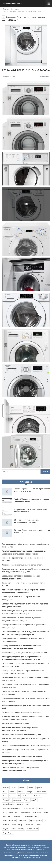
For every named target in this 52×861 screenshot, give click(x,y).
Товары (38, 825)
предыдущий (9, 76)
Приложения (23, 820)
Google (29, 792)
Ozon (4, 796)
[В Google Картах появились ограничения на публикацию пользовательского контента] (7, 533)
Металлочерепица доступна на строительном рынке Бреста (26, 745)
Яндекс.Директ (32, 829)
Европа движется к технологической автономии (22, 757)
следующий (43, 76)
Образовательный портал (12, 4)
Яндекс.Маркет (8, 833)
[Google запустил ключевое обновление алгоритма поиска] (7, 512)
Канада (40, 808)
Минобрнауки (25, 812)
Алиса (26, 800)
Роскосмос (29, 825)
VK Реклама (27, 796)
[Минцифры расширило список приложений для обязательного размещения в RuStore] (7, 491)
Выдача (20, 804)
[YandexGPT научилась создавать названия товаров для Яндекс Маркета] (7, 502)
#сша (4, 792)
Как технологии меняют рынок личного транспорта (22, 565)
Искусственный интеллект (12, 808)
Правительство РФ (9, 820)
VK (19, 796)
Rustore (12, 796)
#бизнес (6, 788)
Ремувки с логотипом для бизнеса (15, 723)
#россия (39, 788)
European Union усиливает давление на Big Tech (21, 734)
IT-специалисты (40, 792)
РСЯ (46, 820)
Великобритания (8, 804)
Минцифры (37, 812)
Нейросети (6, 816)
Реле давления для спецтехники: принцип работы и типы (25, 653)
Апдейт (34, 800)
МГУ (4, 812)
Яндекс (5, 829)
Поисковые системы (30, 816)
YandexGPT (6, 800)
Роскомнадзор (17, 825)
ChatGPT (21, 792)
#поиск (30, 788)
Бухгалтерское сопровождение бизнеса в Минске (21, 712)
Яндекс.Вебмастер (17, 829)
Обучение (16, 816)
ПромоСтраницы (36, 820)
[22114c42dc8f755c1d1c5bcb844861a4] (26, 98)
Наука (46, 812)
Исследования (29, 808)
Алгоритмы (17, 800)
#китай (14, 788)
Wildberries (37, 796)
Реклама (6, 825)
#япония (12, 792)
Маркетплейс (13, 812)
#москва (22, 788)
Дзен (27, 804)
